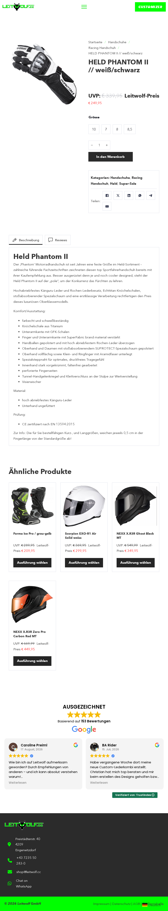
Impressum (101, 904)
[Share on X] (118, 195)
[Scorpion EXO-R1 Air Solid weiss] (84, 506)
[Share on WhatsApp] (139, 195)
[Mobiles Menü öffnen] (84, 7)
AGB (136, 904)
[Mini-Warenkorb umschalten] (120, 7)
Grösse (94, 117)
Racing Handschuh (102, 48)
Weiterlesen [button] (17, 783)
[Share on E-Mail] (107, 206)
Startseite (95, 42)
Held (113, 184)
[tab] (26, 240)
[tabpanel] (84, 346)
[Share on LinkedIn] (128, 195)
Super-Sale (127, 184)
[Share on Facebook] (107, 195)
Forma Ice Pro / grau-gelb (32, 534)
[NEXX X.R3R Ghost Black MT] (135, 506)
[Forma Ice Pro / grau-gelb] (32, 506)
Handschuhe (117, 42)
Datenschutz (121, 904)
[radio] (93, 129)
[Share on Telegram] (150, 195)
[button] (73, 45)
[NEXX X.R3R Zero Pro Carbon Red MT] (32, 604)
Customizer (150, 7)
